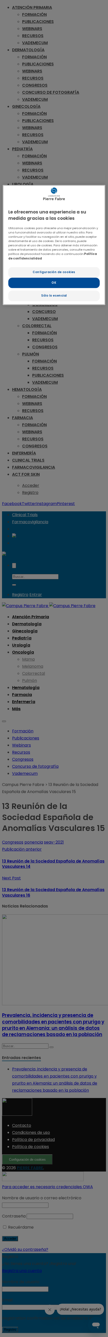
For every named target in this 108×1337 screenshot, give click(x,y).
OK (53, 283)
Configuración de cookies (54, 272)
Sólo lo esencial (54, 296)
